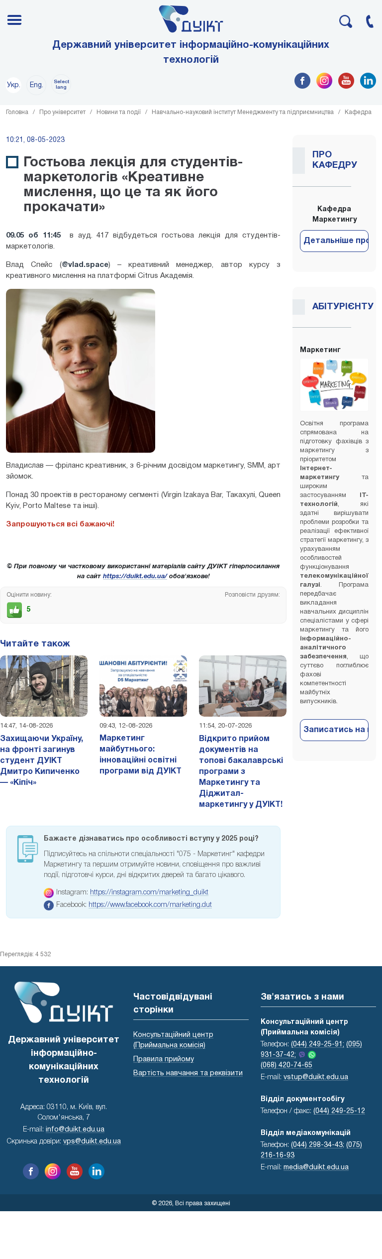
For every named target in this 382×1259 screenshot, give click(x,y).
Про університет (62, 112)
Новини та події (118, 112)
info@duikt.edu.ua (75, 1130)
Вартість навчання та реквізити (188, 1073)
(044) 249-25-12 (339, 1111)
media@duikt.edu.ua (316, 1167)
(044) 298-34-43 (317, 1145)
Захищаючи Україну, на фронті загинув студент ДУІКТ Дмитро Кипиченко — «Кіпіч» (41, 761)
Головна (17, 112)
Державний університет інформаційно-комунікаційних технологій (190, 53)
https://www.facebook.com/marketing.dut (150, 905)
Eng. (36, 85)
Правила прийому (163, 1059)
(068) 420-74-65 (286, 1065)
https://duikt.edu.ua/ (135, 577)
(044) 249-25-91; (317, 1044)
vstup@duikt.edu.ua (316, 1077)
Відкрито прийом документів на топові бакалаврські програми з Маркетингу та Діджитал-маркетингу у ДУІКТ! (241, 772)
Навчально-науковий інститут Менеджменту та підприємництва (243, 112)
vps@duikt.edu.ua (92, 1141)
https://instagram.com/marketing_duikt (149, 892)
